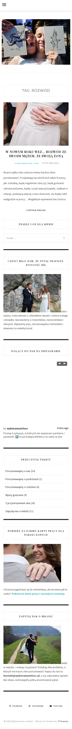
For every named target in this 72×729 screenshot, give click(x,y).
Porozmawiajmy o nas (27, 163)
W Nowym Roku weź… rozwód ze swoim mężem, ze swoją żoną (36, 154)
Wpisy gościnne (14, 495)
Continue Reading (36, 210)
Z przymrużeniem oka (17, 503)
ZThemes (63, 721)
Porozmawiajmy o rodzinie (20, 487)
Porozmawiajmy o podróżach (22, 479)
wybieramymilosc (17, 428)
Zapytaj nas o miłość (17, 511)
